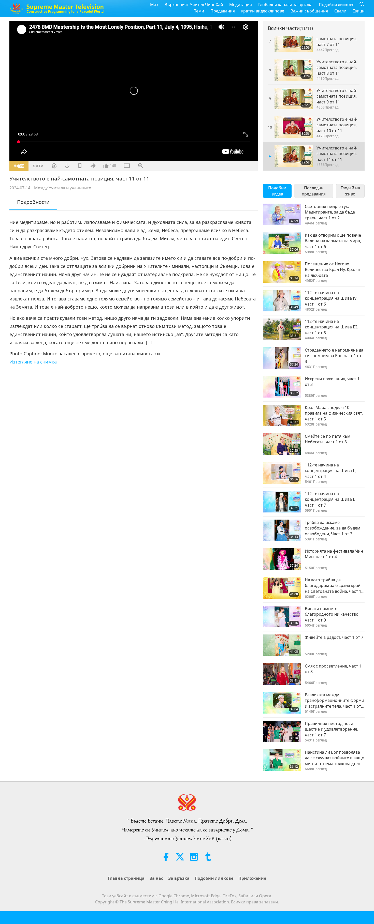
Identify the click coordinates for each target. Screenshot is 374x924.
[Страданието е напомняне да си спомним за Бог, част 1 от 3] (282, 358)
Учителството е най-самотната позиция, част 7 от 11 (337, 38)
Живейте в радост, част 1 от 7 (334, 637)
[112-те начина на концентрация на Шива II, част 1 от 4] (282, 473)
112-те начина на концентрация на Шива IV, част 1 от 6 (331, 298)
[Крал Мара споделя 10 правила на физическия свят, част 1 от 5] (282, 415)
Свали (340, 11)
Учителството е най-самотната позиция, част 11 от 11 (337, 153)
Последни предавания (314, 191)
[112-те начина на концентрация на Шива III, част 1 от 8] (282, 329)
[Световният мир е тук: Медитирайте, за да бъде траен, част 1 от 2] (282, 214)
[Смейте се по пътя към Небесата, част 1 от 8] (282, 444)
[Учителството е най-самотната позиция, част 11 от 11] (294, 156)
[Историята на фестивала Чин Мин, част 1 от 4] (282, 559)
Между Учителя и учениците (62, 188)
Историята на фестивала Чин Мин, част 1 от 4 (334, 553)
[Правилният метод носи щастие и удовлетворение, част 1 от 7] (282, 731)
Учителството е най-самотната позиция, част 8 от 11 (337, 67)
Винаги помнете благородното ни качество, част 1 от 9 (332, 614)
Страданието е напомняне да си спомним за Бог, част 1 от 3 (334, 355)
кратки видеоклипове (262, 11)
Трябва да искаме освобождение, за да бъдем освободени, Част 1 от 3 (332, 528)
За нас (156, 878)
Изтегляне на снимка (33, 362)
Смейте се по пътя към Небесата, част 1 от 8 (327, 439)
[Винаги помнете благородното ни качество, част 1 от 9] (282, 616)
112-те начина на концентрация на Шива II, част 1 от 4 (330, 470)
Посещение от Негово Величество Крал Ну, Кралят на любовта (333, 269)
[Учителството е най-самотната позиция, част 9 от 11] (294, 98)
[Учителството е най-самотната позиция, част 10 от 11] (294, 127)
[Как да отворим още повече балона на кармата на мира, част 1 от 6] (282, 243)
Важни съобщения (309, 11)
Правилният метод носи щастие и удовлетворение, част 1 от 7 (331, 729)
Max (154, 4)
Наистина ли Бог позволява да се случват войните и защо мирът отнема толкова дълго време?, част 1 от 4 (334, 757)
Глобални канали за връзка (285, 4)
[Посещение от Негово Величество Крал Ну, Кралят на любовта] (282, 272)
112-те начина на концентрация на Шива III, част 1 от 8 (331, 327)
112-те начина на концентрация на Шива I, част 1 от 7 (330, 499)
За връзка (179, 878)
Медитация (240, 4)
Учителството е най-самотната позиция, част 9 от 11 (337, 96)
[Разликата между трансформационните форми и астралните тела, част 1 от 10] (282, 703)
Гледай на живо (350, 191)
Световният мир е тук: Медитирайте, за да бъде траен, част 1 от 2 (330, 212)
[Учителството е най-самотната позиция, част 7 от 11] (294, 41)
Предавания (222, 11)
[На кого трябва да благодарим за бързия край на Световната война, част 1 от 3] (282, 588)
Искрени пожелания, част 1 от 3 (332, 381)
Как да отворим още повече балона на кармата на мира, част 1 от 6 (333, 240)
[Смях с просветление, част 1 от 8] (282, 674)
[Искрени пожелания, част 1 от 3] (282, 387)
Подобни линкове (336, 4)
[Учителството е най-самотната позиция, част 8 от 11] (294, 70)
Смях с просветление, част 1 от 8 (333, 668)
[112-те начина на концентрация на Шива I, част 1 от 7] (282, 501)
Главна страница (126, 878)
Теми (199, 11)
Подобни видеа (277, 191)
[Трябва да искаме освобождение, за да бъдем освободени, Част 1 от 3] (282, 530)
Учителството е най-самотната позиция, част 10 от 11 (337, 124)
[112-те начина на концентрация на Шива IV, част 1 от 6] (282, 300)
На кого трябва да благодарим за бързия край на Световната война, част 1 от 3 (333, 585)
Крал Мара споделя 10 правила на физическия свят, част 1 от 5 (334, 413)
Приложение (252, 878)
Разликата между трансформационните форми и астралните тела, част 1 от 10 (334, 700)
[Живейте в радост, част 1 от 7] (282, 645)
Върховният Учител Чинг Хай (194, 4)
